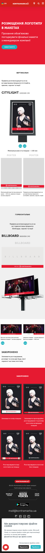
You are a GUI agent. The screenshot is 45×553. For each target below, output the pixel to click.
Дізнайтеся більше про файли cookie (18, 537)
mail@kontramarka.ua (22, 510)
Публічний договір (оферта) (22, 488)
